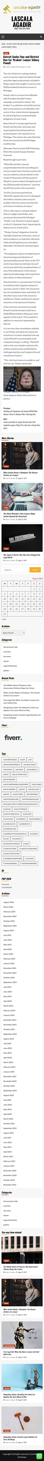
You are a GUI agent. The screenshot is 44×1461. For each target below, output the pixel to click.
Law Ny (5, 774)
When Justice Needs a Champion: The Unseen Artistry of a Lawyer (20, 474)
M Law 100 (6, 809)
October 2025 (9, 921)
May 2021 (7, 1147)
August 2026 (8, 902)
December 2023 (9, 1020)
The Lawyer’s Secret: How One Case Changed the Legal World (21, 556)
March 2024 (8, 1006)
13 (22, 599)
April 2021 (7, 1152)
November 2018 (9, 1175)
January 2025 (8, 963)
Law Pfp (6, 794)
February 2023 (9, 1067)
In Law (22, 760)
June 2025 (7, 940)
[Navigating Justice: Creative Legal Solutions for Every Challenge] (22, 1420)
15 (34, 599)
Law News (19, 769)
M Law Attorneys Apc (11, 814)
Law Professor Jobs (10, 799)
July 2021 (7, 1138)
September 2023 (10, 1034)
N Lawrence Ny (24, 824)
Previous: (20, 411)
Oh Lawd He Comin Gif (11, 844)
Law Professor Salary (30, 799)
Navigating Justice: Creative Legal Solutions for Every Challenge (22, 716)
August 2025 (8, 930)
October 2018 (9, 1180)
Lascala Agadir (22, 21)
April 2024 (7, 1001)
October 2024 (9, 977)
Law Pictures (18, 794)
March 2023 (8, 1062)
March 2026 (8, 907)
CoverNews (34, 1454)
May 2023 (7, 1053)
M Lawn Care (8, 819)
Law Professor (32, 794)
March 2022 (8, 1119)
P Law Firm (29, 858)
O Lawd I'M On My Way (11, 854)
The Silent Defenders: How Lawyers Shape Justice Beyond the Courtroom (19, 515)
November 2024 (9, 973)
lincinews (5, 884)
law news (7, 656)
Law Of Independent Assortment (15, 784)
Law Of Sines (36, 784)
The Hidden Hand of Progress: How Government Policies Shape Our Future (18, 686)
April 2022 (7, 1114)
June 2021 (7, 1142)
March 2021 (8, 1156)
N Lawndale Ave (9, 824)
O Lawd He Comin (9, 849)
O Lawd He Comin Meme (28, 849)
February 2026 (9, 912)
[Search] (41, 37)
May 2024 (7, 996)
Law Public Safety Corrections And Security (20, 804)
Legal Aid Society (10, 666)
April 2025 (7, 949)
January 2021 (8, 1166)
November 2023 (9, 1025)
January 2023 (8, 1072)
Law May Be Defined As (11, 765)
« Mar (4, 619)
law (29, 760)
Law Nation (7, 769)
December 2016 (9, 1185)
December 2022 (9, 1076)
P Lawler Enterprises (28, 863)
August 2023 (8, 1039)
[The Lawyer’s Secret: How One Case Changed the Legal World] (22, 538)
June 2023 (7, 1048)
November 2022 (9, 1081)
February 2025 (9, 959)
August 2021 (8, 1133)
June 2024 (7, 992)
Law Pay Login (33, 789)
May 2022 (7, 1109)
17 (4, 604)
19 (16, 604)
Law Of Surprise (9, 789)
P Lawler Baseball (10, 863)
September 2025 (10, 926)
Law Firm (7, 652)
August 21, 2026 (22, 478)
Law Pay (22, 789)
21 (28, 604)
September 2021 (10, 1128)
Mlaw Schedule (35, 819)
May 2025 (7, 945)
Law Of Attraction (19, 774)
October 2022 (9, 1086)
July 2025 (7, 935)
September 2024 (10, 982)
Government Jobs (10, 647)
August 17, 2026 (22, 560)
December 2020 (9, 1171)
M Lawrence (20, 819)
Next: (21, 423)
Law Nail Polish (29, 765)
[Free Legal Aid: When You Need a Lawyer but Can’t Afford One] (22, 1335)
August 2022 (8, 1095)
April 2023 (7, 1058)
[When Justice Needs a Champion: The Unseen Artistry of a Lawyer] (22, 455)
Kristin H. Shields (10, 67)
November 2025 (9, 916)
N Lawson (33, 834)
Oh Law (6, 839)
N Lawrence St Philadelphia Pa (15, 834)
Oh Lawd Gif (16, 839)
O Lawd (26, 844)
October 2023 (9, 1029)
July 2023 (7, 1043)
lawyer (6, 53)
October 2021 (9, 1123)
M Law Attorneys (20, 809)
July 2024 (7, 987)
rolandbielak (7, 887)
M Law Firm (27, 814)
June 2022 (7, 1105)
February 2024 (9, 1010)
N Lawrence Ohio (9, 829)
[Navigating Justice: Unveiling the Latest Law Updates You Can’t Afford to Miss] (22, 1377)
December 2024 (9, 968)
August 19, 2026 (22, 519)
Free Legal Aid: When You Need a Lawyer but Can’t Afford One (21, 701)
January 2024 (8, 1015)
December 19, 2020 (24, 67)
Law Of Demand (9, 779)
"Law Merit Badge (10, 760)
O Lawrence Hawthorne (12, 858)
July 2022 (7, 1100)
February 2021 (9, 1161)
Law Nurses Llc (32, 769)
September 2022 (10, 1090)
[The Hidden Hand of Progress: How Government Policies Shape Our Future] (22, 1250)
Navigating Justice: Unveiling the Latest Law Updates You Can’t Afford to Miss (20, 708)
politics (6, 670)
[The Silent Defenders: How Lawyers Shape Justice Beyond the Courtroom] (22, 497)
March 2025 (8, 954)
